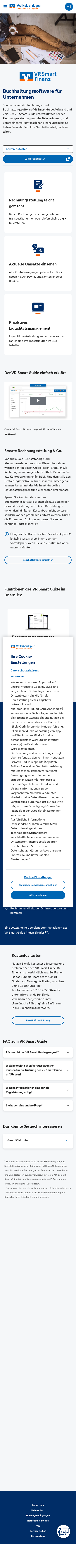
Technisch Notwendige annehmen (38, 884)
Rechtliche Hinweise (38, 1520)
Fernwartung (38, 1536)
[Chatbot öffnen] (63, 1531)
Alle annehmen (37, 895)
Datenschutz (38, 1510)
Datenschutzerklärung (25, 670)
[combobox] (38, 148)
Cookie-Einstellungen (38, 877)
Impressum (38, 1505)
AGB (38, 1525)
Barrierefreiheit (38, 1531)
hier (41, 932)
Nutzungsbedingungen (38, 1515)
